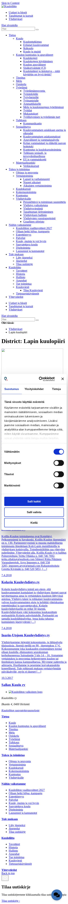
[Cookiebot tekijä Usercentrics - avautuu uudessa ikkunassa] (40, 379)
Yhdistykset (15, 19)
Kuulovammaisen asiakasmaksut (41, 136)
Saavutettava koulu (27, 244)
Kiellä (34, 522)
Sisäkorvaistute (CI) (34, 67)
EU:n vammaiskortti (34, 159)
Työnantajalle (31, 100)
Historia (20, 273)
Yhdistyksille (23, 198)
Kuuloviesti (22, 287)
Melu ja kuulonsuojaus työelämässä (43, 107)
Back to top (8, 873)
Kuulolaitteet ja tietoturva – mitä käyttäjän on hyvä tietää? (41, 73)
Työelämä (21, 87)
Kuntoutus (22, 195)
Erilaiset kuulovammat (36, 45)
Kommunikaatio (32, 123)
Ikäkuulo (28, 48)
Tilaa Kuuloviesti (33, 290)
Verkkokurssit (31, 166)
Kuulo (19, 38)
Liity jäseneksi (24, 257)
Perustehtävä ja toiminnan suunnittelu (44, 202)
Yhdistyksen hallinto (35, 215)
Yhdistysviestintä (33, 208)
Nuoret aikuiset (32, 182)
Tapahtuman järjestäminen (38, 211)
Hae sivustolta (9, 25)
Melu (19, 80)
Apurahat (21, 280)
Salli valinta (34, 512)
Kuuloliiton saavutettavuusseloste (20, 710)
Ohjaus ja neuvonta (27, 172)
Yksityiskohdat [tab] (33, 388)
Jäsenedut (21, 260)
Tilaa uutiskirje (24, 264)
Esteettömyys (23, 234)
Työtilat (27, 110)
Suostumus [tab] (11, 388)
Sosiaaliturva (23, 126)
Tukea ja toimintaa (19, 169)
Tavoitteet (21, 270)
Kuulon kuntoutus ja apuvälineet (34, 54)
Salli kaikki (34, 501)
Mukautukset (30, 113)
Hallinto (20, 277)
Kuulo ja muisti (32, 51)
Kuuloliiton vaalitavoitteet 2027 (34, 228)
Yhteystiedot (16, 296)
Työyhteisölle (31, 97)
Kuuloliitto (15, 267)
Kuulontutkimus (32, 41)
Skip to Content (10, 3)
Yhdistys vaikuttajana (35, 205)
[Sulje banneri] (62, 379)
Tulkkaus (21, 120)
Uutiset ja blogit (18, 12)
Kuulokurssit (23, 188)
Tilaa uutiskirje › (10, 900)
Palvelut (20, 237)
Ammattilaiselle (32, 103)
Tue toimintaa (24, 283)
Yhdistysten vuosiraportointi (39, 218)
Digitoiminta (23, 247)
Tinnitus (20, 77)
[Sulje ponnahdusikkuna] (5, 878)
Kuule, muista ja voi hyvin (31, 241)
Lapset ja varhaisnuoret (36, 179)
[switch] (58, 463)
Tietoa (12, 35)
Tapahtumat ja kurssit (21, 15)
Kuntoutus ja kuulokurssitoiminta (42, 149)
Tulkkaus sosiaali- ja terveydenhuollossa (34, 154)
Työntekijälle (30, 94)
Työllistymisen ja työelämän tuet (41, 116)
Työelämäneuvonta (34, 90)
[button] (56, 894)
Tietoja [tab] (56, 388)
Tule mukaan (16, 254)
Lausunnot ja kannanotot (30, 251)
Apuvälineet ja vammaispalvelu (41, 139)
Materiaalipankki (25, 162)
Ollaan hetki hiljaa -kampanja (33, 231)
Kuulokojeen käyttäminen (38, 61)
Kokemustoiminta (26, 192)
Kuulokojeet (30, 58)
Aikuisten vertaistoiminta (37, 185)
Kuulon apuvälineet (34, 64)
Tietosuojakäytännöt (27, 293)
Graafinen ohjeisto (33, 221)
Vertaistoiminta (24, 175)
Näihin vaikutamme (20, 224)
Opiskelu (21, 84)
